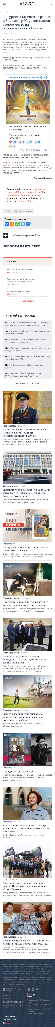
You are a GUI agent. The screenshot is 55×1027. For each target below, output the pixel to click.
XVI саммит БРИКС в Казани (20, 270)
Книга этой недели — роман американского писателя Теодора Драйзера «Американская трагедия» (27, 552)
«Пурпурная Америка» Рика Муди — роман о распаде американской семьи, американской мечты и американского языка (27, 775)
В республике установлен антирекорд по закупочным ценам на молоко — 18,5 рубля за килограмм (27, 606)
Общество (7, 544)
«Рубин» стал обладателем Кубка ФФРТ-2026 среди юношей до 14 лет (23, 374)
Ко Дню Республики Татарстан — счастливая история (26, 831)
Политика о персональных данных (15, 1006)
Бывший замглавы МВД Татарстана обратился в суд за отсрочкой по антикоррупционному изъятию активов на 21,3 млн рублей (27, 437)
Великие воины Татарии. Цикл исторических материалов (21, 281)
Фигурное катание (23, 211)
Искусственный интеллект (19, 292)
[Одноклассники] (12, 224)
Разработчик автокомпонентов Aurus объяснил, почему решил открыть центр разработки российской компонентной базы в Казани (25, 663)
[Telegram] (23, 224)
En (34, 995)
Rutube (20, 201)
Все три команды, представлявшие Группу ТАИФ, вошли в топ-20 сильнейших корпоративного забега (27, 889)
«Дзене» (31, 201)
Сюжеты (12, 261)
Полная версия (10, 1016)
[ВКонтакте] (7, 224)
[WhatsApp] (17, 224)
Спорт (6, 12)
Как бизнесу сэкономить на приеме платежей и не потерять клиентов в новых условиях (26, 495)
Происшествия (9, 426)
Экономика (8, 486)
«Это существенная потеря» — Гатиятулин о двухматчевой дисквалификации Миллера (27, 324)
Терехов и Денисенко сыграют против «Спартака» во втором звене (25, 340)
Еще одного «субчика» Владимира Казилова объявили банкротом (23, 719)
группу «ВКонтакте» (18, 192)
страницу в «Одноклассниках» (23, 195)
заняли (6, 165)
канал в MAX (37, 192)
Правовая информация (13, 1002)
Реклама (6, 999)
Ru (30, 995)
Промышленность (11, 598)
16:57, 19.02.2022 (9, 34)
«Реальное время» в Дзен (26, 235)
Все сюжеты (28, 301)
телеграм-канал (38, 189)
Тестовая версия (10, 1019)
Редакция (7, 996)
